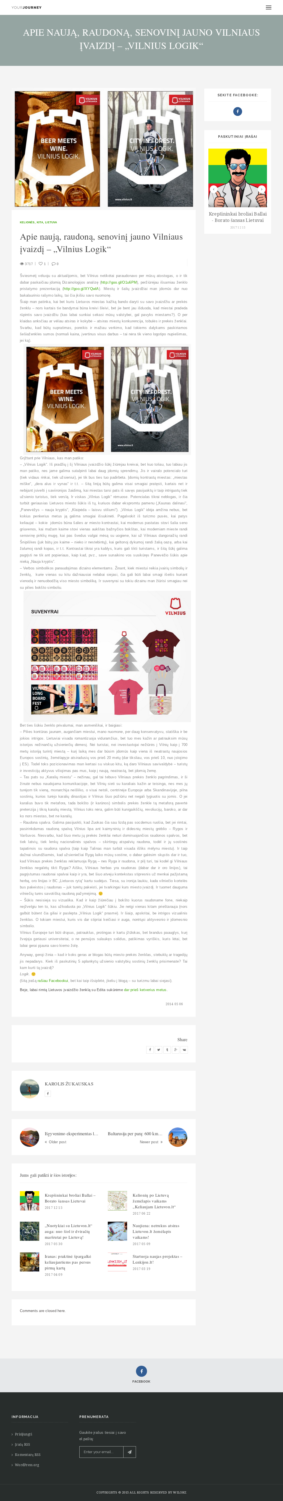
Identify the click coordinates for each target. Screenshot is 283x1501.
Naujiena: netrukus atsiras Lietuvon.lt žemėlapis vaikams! (156, 1231)
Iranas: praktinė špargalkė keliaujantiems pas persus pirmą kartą (68, 1262)
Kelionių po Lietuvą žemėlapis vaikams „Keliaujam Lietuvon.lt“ (154, 1200)
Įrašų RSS (22, 1444)
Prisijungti (23, 1434)
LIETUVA (51, 222)
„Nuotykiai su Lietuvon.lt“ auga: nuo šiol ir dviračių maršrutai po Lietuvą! (69, 1231)
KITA (40, 222)
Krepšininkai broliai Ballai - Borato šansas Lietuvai (238, 217)
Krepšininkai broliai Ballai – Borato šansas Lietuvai (70, 1198)
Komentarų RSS (28, 1455)
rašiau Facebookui (53, 981)
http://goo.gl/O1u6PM (119, 282)
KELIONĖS (27, 222)
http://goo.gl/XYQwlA (81, 289)
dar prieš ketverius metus (145, 990)
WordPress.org (27, 1465)
